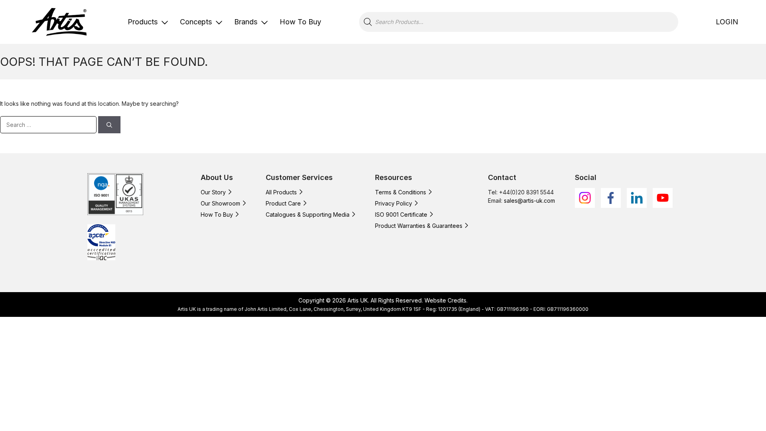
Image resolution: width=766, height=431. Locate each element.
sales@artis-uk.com (529, 200)
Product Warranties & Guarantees (418, 225)
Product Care (283, 203)
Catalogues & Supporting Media (307, 214)
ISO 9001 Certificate (401, 214)
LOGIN (727, 22)
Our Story (213, 192)
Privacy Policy (393, 203)
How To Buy (300, 22)
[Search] (109, 124)
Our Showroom (220, 203)
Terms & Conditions (400, 192)
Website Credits (445, 300)
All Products (281, 192)
